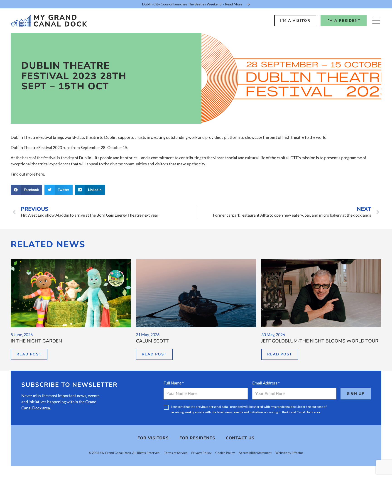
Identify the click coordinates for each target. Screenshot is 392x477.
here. (40, 173)
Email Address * (266, 382)
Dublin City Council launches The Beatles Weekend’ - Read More (192, 4)
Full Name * (174, 382)
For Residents (197, 438)
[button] (26, 190)
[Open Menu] (376, 20)
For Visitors (153, 438)
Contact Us (240, 438)
